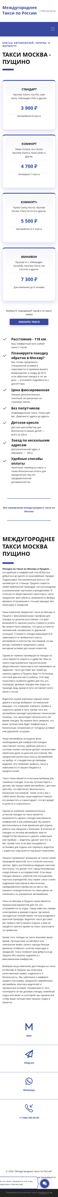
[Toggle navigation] (53, 29)
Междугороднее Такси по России (19, 10)
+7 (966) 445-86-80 (47, 11)
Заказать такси (29, 321)
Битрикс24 (44, 1192)
